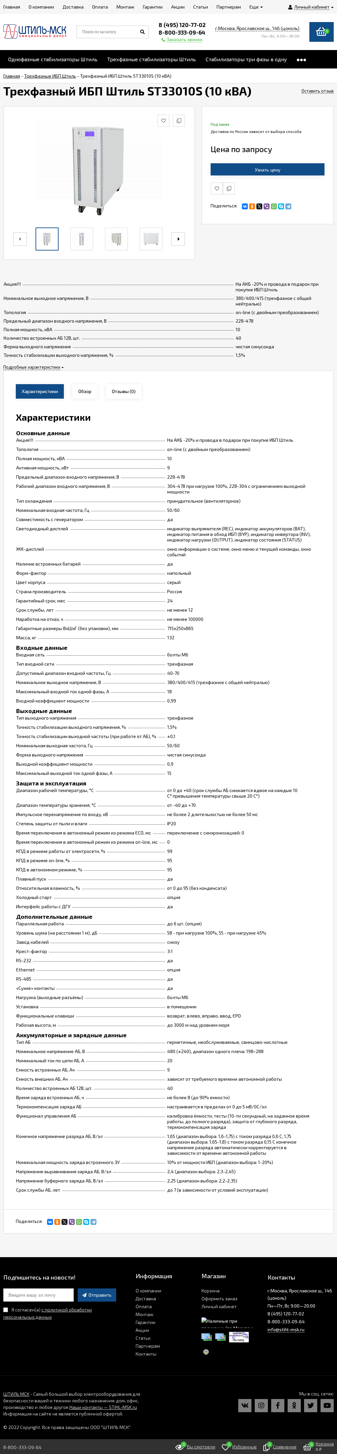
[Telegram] (288, 206)
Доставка (146, 1298)
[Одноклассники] (252, 206)
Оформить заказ (219, 1298)
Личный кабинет (219, 1306)
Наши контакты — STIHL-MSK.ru (103, 1407)
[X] (259, 206)
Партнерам (148, 1346)
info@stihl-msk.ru (286, 1329)
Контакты (146, 1354)
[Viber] (267, 206)
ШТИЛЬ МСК (16, 1394)
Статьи (143, 1338)
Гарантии (145, 1322)
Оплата (144, 1306)
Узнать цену (267, 169)
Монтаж (144, 1314)
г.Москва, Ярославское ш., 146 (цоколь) (257, 28)
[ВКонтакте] (245, 206)
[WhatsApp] (274, 206)
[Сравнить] (229, 188)
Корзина (210, 1290)
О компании (148, 1290)
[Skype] (281, 206)
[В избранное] (217, 188)
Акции (142, 1330)
